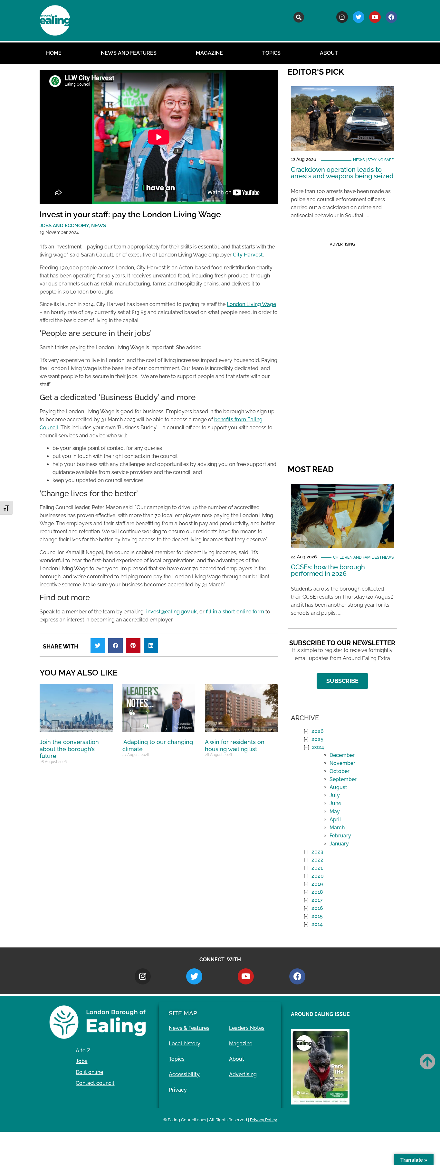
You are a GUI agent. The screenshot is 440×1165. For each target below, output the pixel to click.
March (337, 828)
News (359, 160)
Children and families (356, 557)
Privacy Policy (263, 1119)
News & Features (189, 1028)
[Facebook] (391, 17)
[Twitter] (358, 17)
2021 (317, 868)
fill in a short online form (235, 612)
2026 (317, 731)
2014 (317, 924)
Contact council (95, 1083)
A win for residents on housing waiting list (234, 745)
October (339, 771)
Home (54, 53)
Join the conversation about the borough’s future (69, 749)
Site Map (183, 1013)
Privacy (178, 1090)
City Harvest (248, 255)
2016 (317, 908)
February (340, 836)
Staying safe (381, 160)
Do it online (89, 1072)
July (335, 795)
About (329, 53)
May (335, 811)
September (343, 779)
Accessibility (184, 1074)
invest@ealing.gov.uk (171, 612)
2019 (317, 884)
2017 (317, 900)
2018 (317, 892)
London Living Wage (251, 304)
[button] (298, 17)
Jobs (81, 1061)
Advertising (243, 1074)
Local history (184, 1043)
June (335, 803)
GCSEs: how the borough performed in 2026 (328, 570)
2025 (317, 739)
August (338, 787)
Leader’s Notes (246, 1028)
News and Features (129, 53)
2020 (317, 876)
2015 (317, 916)
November (342, 763)
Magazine (209, 53)
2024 (318, 747)
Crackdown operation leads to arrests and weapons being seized (342, 173)
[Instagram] (342, 17)
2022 (317, 860)
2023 (317, 852)
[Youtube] (375, 17)
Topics (271, 53)
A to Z (83, 1051)
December (342, 755)
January (339, 844)
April (335, 819)
